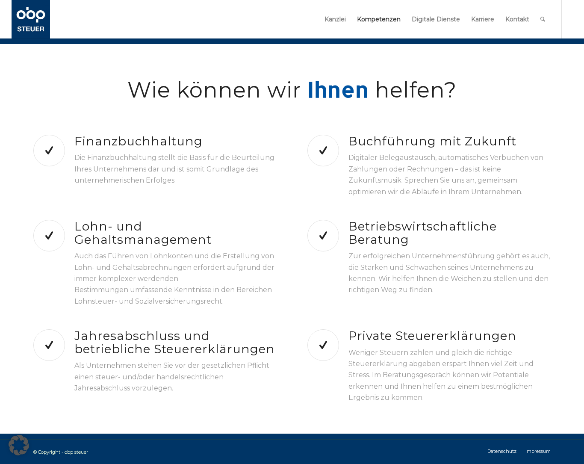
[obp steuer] (31, 19)
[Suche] (543, 19)
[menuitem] (335, 19)
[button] (19, 445)
